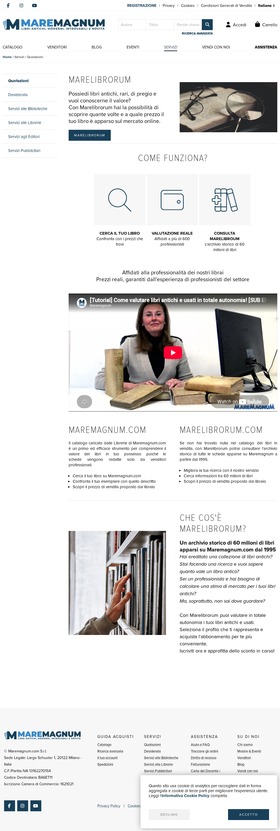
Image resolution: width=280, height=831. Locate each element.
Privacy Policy (108, 806)
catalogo (12, 47)
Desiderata (18, 94)
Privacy (169, 5)
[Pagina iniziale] (54, 24)
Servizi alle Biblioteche (27, 108)
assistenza (266, 47)
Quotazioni (18, 81)
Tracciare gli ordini (204, 751)
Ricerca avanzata (110, 751)
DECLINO (169, 814)
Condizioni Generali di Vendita (226, 5)
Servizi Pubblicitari (24, 150)
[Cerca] (207, 24)
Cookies (188, 5)
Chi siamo (245, 744)
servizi (170, 47)
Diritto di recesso (203, 757)
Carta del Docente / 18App (205, 774)
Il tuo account (107, 757)
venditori (57, 47)
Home (7, 56)
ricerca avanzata (197, 33)
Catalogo (104, 744)
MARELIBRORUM (89, 135)
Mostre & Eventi (249, 751)
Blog (240, 764)
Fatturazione (200, 764)
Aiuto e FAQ (200, 744)
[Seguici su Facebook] (8, 5)
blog (97, 47)
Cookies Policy (140, 806)
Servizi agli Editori (24, 136)
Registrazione (141, 5)
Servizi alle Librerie (24, 122)
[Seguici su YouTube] (34, 5)
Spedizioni (105, 764)
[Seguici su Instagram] (21, 5)
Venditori (244, 757)
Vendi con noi (247, 770)
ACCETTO (248, 814)
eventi (133, 47)
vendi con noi (216, 47)
